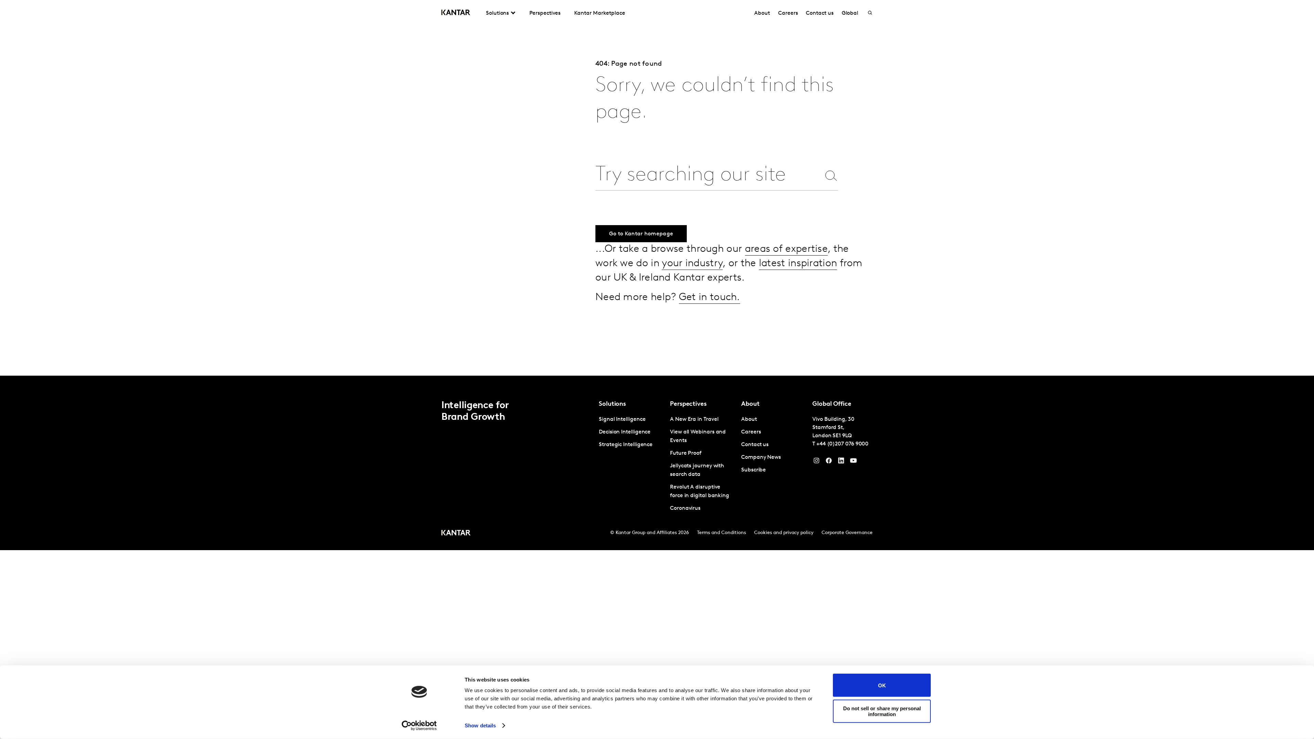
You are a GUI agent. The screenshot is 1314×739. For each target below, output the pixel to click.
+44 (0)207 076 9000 (842, 444)
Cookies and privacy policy (783, 532)
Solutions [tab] (497, 13)
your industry (692, 263)
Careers (788, 13)
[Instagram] (816, 462)
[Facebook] (829, 462)
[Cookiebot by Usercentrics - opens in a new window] (419, 726)
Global (850, 13)
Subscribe (753, 470)
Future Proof (685, 453)
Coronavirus (685, 508)
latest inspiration (798, 263)
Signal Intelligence (622, 419)
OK (882, 685)
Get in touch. (709, 297)
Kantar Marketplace (599, 13)
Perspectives (545, 13)
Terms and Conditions (721, 532)
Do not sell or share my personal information (882, 711)
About (762, 13)
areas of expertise (786, 249)
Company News (761, 457)
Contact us (819, 13)
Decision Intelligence (624, 432)
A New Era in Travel (694, 419)
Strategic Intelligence (626, 445)
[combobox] (708, 175)
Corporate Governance (847, 532)
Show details (480, 725)
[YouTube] (841, 462)
